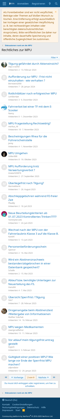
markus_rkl (13, 126)
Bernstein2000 (14, 83)
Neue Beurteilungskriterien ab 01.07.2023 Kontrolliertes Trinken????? (32, 215)
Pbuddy (11, 203)
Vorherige (18, 377)
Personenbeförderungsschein (27, 246)
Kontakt (6, 404)
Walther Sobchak (15, 317)
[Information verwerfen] (55, 12)
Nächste (42, 377)
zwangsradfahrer (16, 330)
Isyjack (11, 347)
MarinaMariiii (14, 186)
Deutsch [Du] (10, 400)
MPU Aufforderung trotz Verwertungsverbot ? (23, 168)
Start (18, 410)
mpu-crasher (14, 66)
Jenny (10, 143)
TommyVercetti (15, 219)
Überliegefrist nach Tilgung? (26, 183)
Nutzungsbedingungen (13, 407)
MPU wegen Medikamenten (26, 327)
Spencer (12, 249)
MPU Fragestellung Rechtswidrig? (29, 123)
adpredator (13, 367)
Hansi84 (12, 287)
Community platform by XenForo (27, 416)
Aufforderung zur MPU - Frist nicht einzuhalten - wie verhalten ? (30, 78)
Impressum (7, 410)
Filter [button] (53, 57)
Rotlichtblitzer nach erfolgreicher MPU (32, 93)
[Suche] (56, 4)
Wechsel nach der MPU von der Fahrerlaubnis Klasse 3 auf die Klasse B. (33, 231)
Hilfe (43, 407)
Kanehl (11, 236)
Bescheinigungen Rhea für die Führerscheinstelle (27, 138)
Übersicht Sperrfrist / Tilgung (26, 297)
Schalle (11, 270)
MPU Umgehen (18, 153)
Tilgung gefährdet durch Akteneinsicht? (33, 63)
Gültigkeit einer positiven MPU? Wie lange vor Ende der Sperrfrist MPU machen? (30, 360)
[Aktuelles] (50, 4)
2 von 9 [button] (30, 377)
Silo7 (10, 300)
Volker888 (12, 156)
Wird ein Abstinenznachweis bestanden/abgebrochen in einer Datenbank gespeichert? (29, 263)
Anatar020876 (14, 173)
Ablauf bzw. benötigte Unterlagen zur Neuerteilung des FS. (32, 282)
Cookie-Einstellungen (22, 404)
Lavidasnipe (13, 96)
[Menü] (4, 3)
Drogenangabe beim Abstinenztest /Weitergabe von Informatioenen (30, 312)
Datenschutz (33, 407)
